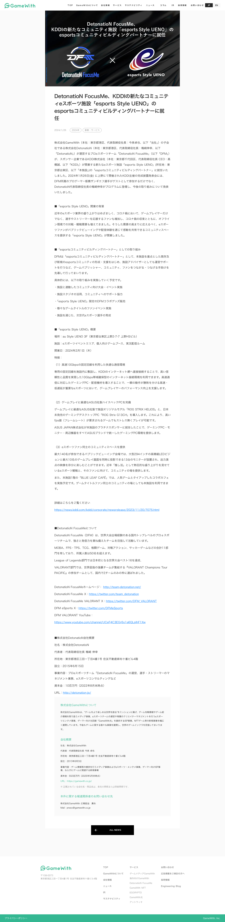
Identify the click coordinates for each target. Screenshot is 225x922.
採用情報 (182, 5)
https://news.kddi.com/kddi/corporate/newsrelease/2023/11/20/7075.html (106, 510)
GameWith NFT (138, 887)
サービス (117, 5)
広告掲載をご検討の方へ (173, 873)
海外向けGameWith (139, 878)
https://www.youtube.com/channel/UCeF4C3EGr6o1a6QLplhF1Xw (100, 622)
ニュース (150, 5)
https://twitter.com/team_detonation (114, 594)
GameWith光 (136, 897)
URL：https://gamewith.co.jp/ (76, 781)
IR (173, 5)
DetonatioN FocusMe (141, 883)
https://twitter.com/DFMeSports (101, 608)
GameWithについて (87, 5)
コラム (163, 5)
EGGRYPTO (136, 892)
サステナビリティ (133, 5)
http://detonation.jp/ (77, 693)
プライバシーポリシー (16, 918)
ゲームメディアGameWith (142, 873)
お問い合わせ (167, 867)
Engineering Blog (171, 886)
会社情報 (105, 5)
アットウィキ (136, 902)
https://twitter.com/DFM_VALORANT (131, 601)
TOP (70, 5)
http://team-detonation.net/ (122, 587)
